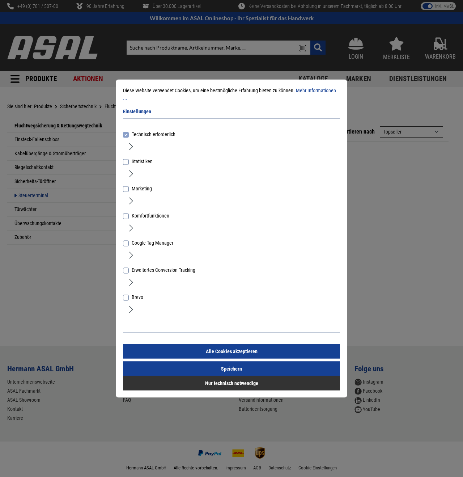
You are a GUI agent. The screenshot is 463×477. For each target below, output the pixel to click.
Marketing (142, 188)
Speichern (231, 369)
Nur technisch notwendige (231, 383)
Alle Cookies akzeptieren (232, 351)
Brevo (137, 297)
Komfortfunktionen (150, 216)
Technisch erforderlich (153, 134)
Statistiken (142, 161)
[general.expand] (131, 146)
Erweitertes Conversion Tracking (163, 270)
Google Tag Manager (152, 243)
